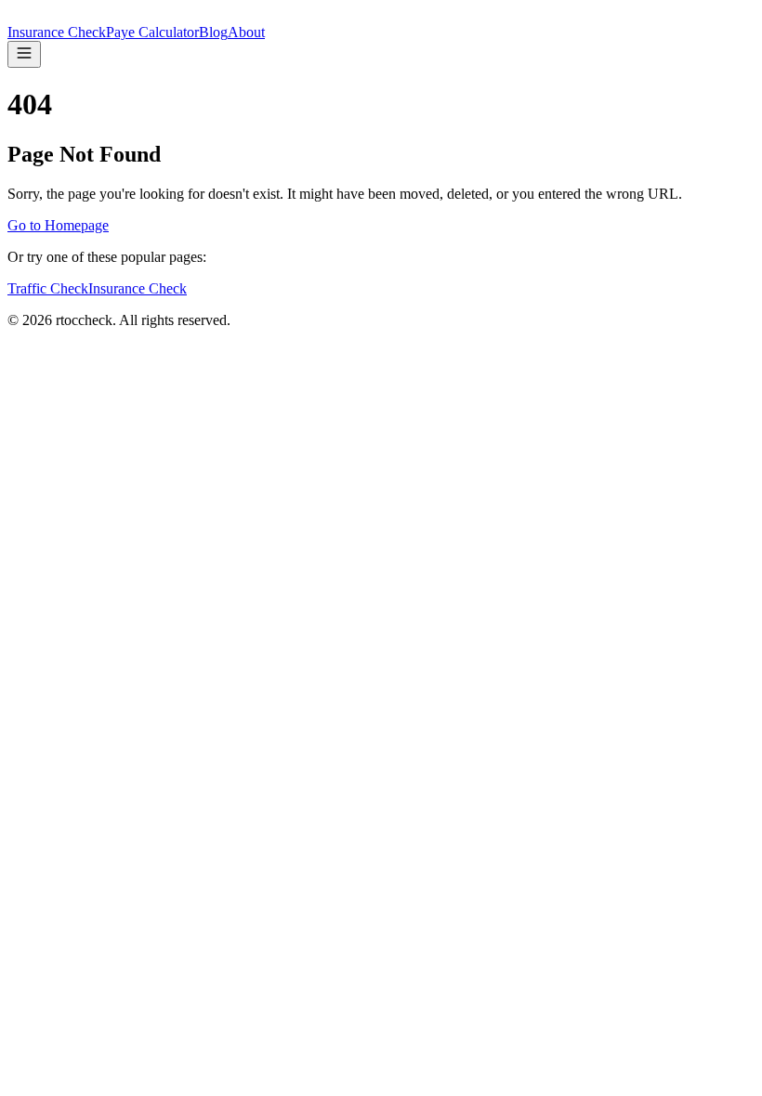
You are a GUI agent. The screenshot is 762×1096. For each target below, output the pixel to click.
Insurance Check (56, 32)
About (246, 32)
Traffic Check (47, 288)
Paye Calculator (152, 32)
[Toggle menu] (24, 54)
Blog (213, 32)
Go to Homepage (58, 225)
